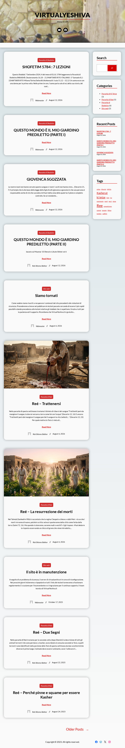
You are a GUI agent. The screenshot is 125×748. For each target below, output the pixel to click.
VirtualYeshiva (62, 15)
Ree (100, 205)
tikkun (109, 210)
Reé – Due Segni (46, 632)
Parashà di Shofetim (46, 60)
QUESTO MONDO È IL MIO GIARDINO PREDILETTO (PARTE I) (46, 132)
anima (98, 189)
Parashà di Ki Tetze (109, 94)
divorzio (103, 189)
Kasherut (102, 193)
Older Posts (77, 729)
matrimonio (100, 201)
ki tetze (101, 197)
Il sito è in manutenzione (46, 572)
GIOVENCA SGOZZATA (46, 179)
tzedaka (99, 214)
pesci (110, 201)
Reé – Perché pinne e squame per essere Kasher (46, 694)
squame (104, 210)
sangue (99, 210)
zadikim (104, 214)
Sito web (46, 289)
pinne (114, 201)
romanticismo (108, 206)
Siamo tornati (46, 295)
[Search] (112, 68)
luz (111, 198)
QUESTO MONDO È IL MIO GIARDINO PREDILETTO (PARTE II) (46, 241)
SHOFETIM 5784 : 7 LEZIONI (46, 67)
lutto (107, 198)
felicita (109, 189)
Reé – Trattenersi (46, 403)
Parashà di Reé (46, 397)
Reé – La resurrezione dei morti (46, 511)
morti (106, 201)
